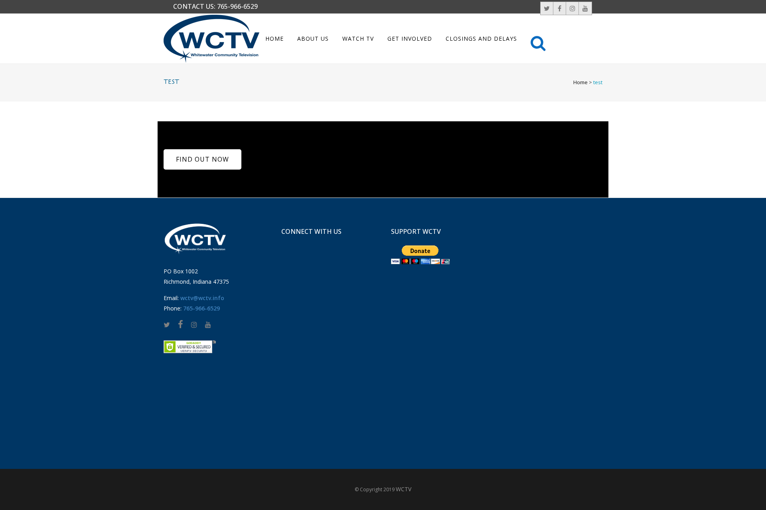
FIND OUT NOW (202, 159)
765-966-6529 (237, 6)
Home (580, 82)
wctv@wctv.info (202, 298)
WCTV (403, 489)
